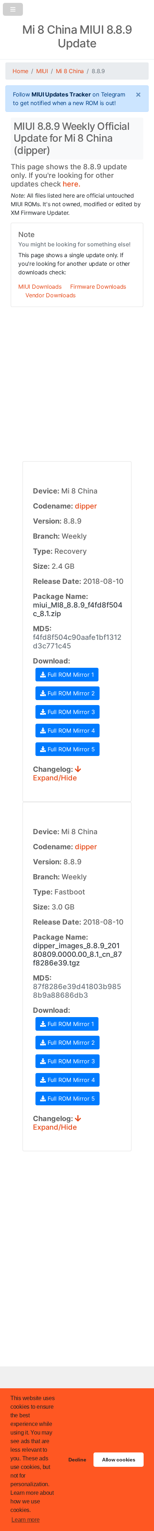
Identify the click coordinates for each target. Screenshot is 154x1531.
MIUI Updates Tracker (61, 94)
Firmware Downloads (98, 286)
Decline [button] (77, 1460)
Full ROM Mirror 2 (70, 693)
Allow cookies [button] (118, 1460)
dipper (86, 506)
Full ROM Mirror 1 (70, 674)
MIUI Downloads (40, 286)
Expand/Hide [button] (55, 778)
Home (20, 71)
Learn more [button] (25, 1520)
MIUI (42, 71)
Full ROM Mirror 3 (70, 711)
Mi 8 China (70, 71)
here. (72, 184)
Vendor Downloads (50, 295)
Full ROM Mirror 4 (70, 730)
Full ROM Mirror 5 (70, 749)
